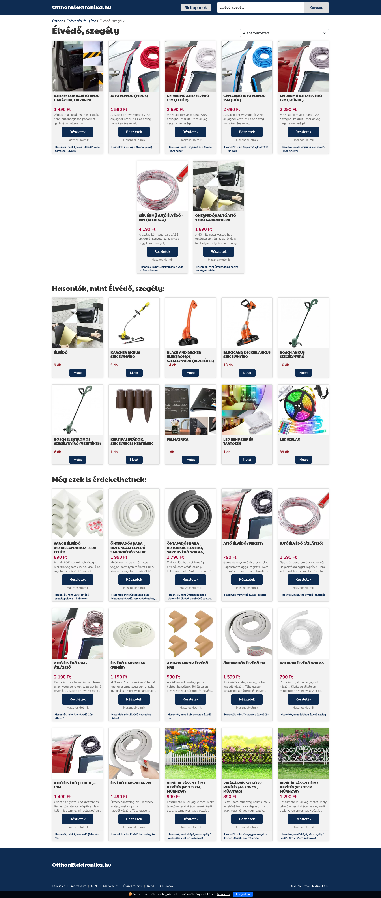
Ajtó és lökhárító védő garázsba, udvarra (77, 97)
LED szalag (290, 439)
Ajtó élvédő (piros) (129, 95)
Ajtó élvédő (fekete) (243, 543)
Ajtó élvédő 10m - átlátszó (70, 665)
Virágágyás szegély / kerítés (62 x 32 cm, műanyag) (299, 787)
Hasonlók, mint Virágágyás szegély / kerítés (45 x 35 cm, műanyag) (245, 836)
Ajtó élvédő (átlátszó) (301, 543)
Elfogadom (243, 894)
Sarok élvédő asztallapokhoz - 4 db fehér (75, 547)
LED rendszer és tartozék (238, 441)
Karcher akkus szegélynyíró (125, 354)
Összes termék (132, 886)
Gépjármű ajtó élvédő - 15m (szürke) (302, 97)
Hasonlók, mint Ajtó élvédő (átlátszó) (303, 595)
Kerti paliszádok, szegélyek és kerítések (131, 441)
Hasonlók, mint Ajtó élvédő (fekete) (245, 595)
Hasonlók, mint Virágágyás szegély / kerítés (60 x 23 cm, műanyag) (189, 836)
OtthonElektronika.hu (81, 7)
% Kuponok (166, 886)
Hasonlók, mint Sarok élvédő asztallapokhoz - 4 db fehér (72, 596)
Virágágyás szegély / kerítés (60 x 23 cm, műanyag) (186, 787)
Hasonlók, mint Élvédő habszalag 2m (133, 834)
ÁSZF (94, 886)
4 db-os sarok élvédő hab (187, 665)
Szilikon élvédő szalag (302, 663)
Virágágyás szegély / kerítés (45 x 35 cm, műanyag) (242, 787)
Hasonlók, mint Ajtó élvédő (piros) (131, 147)
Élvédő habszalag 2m (130, 782)
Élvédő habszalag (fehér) (127, 665)
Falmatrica (177, 439)
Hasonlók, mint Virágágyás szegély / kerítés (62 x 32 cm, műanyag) (302, 836)
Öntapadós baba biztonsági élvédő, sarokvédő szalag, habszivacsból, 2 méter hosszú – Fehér (132, 552)
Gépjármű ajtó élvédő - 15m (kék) (245, 97)
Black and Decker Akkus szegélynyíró (247, 354)
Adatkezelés (110, 886)
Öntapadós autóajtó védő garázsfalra (215, 217)
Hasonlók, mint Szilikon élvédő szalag (303, 714)
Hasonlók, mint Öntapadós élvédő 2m (246, 714)
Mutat (78, 373)
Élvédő (61, 352)
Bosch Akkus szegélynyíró (292, 354)
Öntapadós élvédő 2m (244, 663)
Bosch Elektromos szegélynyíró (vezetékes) (77, 441)
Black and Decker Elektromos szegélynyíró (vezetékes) (190, 356)
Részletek (78, 131)
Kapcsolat (58, 886)
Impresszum (78, 886)
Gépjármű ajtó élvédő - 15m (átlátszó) (161, 217)
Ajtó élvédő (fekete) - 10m (75, 784)
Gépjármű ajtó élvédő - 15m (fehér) (189, 97)
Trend (150, 886)
